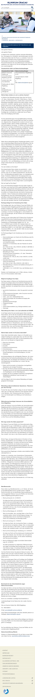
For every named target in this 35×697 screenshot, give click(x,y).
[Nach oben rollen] (32, 694)
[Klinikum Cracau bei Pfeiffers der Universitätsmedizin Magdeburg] (17, 3)
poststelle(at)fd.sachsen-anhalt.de (13, 610)
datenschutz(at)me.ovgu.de (13, 614)
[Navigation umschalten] (32, 10)
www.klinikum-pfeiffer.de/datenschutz (21, 636)
